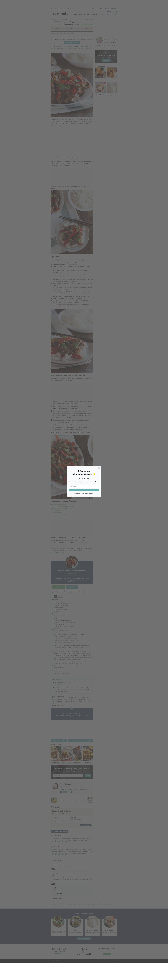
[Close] (99, 468)
